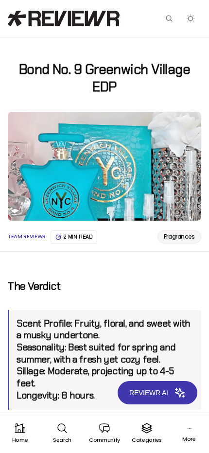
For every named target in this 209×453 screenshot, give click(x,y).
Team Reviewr (27, 236)
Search (62, 440)
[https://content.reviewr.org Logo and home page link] (64, 18)
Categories (147, 440)
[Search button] (169, 18)
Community (104, 440)
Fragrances (179, 236)
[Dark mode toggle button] (190, 18)
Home (20, 440)
